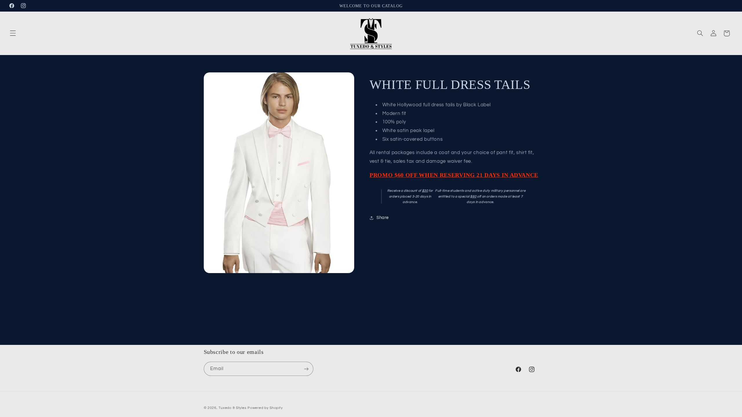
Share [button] (383, 217)
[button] (12, 33)
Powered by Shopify (265, 407)
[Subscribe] (306, 369)
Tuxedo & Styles (233, 407)
